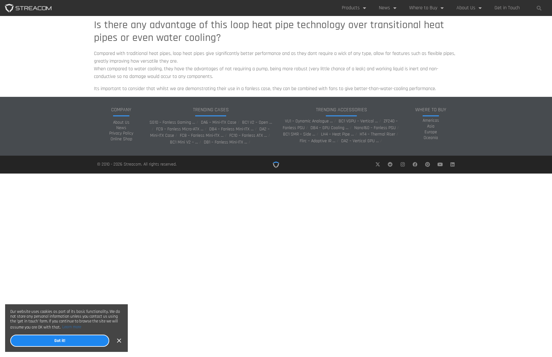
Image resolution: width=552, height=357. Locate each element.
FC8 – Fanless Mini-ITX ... (202, 135)
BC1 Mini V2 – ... (184, 142)
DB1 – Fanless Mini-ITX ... (225, 142)
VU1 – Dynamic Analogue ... (309, 121)
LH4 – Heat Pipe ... (337, 134)
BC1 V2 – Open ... (257, 122)
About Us (465, 7)
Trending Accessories (341, 109)
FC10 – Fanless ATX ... (248, 135)
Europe (431, 132)
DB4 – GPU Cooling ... (329, 128)
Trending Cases (211, 109)
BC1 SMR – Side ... (299, 134)
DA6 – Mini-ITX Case (218, 122)
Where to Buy (423, 7)
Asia (430, 126)
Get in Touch (507, 7)
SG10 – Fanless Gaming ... (172, 122)
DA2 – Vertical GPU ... (360, 141)
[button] (539, 8)
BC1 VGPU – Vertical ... (358, 121)
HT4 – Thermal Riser (377, 134)
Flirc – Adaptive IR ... (317, 141)
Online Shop (121, 139)
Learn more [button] (71, 327)
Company (121, 109)
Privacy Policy (121, 133)
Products (351, 7)
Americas (431, 120)
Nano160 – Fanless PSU (375, 128)
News (384, 7)
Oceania (431, 138)
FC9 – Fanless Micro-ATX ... (179, 129)
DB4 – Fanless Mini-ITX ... (231, 129)
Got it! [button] (59, 340)
